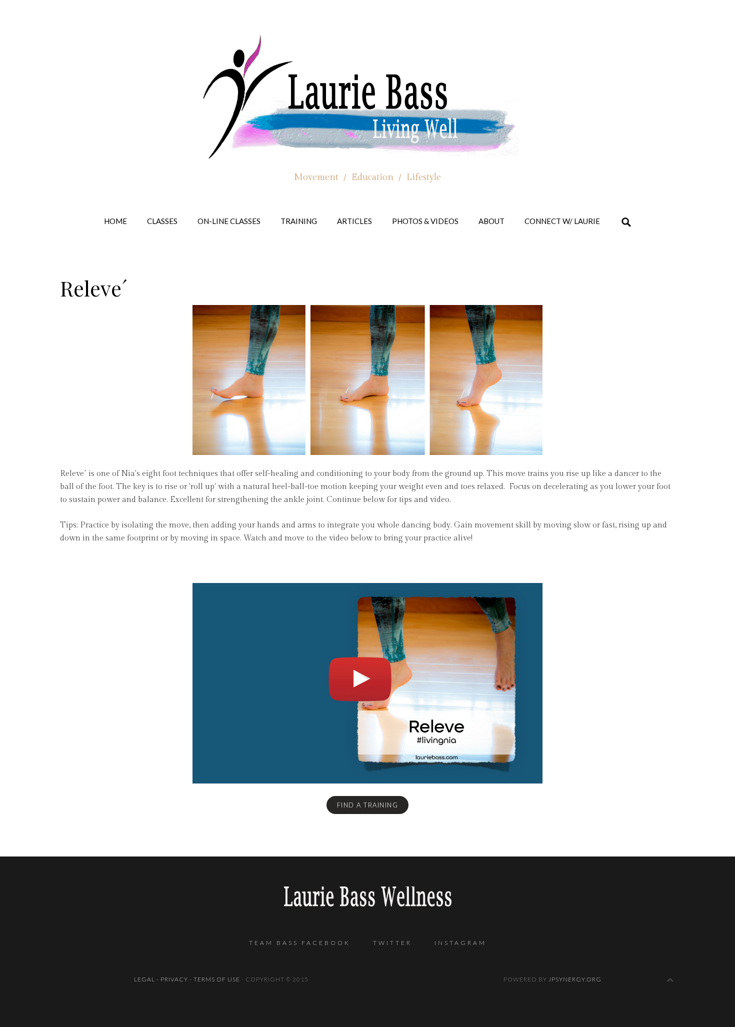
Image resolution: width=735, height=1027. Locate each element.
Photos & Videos (425, 221)
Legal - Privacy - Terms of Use (187, 979)
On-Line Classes (229, 221)
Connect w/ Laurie (562, 221)
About (491, 221)
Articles (354, 221)
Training (298, 221)
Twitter (392, 942)
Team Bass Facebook (299, 942)
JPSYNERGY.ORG (575, 979)
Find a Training (367, 805)
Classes (162, 221)
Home (115, 221)
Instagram (460, 942)
